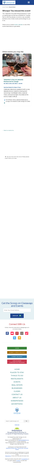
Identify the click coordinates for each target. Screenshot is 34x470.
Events (7, 7)
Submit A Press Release (17, 352)
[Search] (26, 421)
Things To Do (17, 376)
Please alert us (8, 455)
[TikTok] (26, 333)
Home (3, 7)
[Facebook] (7, 333)
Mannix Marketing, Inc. (23, 440)
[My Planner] (19, 337)
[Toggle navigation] (28, 2)
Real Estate (17, 385)
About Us (17, 398)
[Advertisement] (17, 230)
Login (17, 348)
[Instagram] (21, 333)
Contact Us (17, 394)
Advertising (17, 404)
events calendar (18, 24)
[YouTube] (12, 333)
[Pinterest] (17, 333)
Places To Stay (17, 372)
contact (18, 460)
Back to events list (9, 130)
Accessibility (24, 459)
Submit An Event (17, 356)
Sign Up (15, 315)
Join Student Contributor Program (17, 361)
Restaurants (17, 379)
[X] (14, 337)
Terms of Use (20, 448)
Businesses (17, 388)
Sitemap (17, 424)
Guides (17, 391)
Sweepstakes (17, 401)
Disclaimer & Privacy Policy (11, 448)
